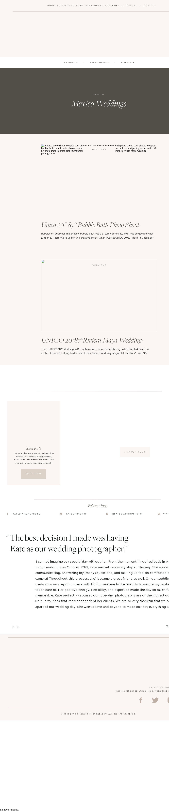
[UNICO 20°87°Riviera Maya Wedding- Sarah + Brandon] (99, 296)
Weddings (99, 149)
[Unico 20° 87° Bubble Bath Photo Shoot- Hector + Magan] (99, 180)
